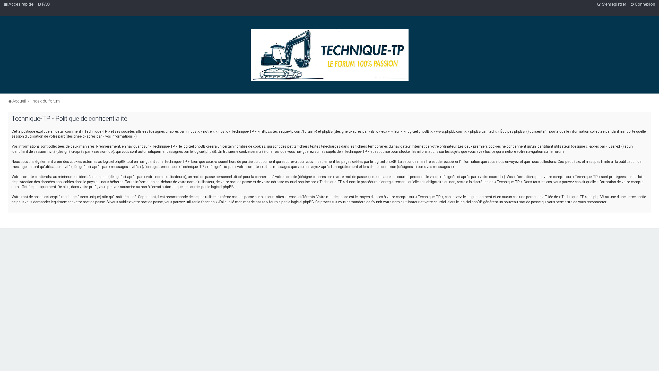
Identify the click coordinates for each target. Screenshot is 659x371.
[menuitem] (43, 4)
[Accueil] (330, 55)
